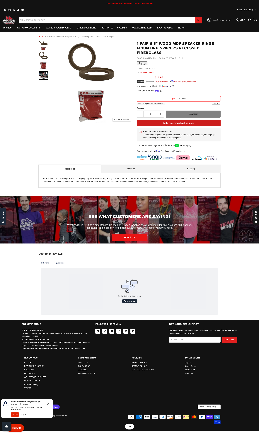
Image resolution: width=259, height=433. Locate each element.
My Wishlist (190, 370)
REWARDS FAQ (31, 384)
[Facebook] (97, 331)
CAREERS (82, 370)
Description (69, 169)
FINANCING (29, 370)
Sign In (188, 362)
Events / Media (165, 28)
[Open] (6, 426)
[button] (43, 45)
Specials (122, 28)
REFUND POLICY (139, 366)
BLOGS (27, 362)
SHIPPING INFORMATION (143, 370)
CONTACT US (84, 366)
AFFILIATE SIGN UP (87, 373)
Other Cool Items (87, 28)
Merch (181, 28)
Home (41, 36)
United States (245, 10)
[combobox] (107, 20)
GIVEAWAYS (29, 373)
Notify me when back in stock (178, 123)
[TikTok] (118, 331)
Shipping (191, 169)
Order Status (190, 366)
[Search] (198, 20)
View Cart (189, 373)
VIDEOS (27, 388)
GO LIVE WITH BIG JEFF (35, 377)
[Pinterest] (125, 331)
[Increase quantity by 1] (160, 114)
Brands (7, 28)
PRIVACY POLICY (139, 362)
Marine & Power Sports (59, 28)
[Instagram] (104, 331)
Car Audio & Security (28, 28)
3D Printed (107, 28)
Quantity (140, 108)
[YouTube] (111, 331)
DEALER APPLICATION (34, 366)
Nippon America (146, 72)
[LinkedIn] (132, 331)
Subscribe (229, 340)
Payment (131, 169)
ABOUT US (83, 362)
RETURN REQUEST (33, 381)
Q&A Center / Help (142, 28)
